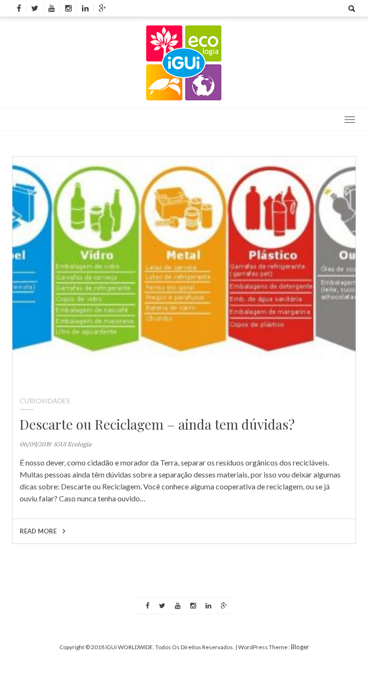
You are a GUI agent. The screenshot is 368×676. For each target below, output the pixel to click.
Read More (39, 531)
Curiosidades (45, 401)
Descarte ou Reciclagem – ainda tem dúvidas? (157, 424)
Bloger (300, 647)
